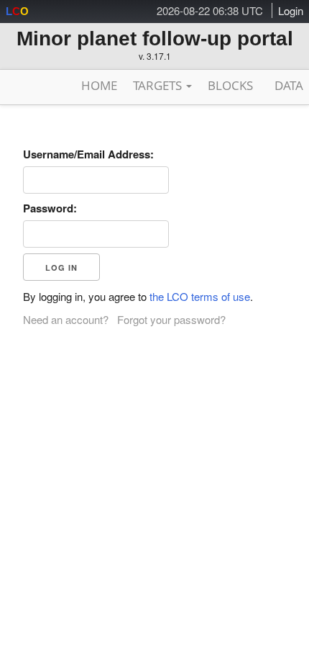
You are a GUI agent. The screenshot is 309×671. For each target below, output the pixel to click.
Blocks (230, 85)
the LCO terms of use (199, 296)
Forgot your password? (171, 319)
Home (99, 85)
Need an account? (66, 319)
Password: (50, 208)
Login (290, 10)
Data (289, 85)
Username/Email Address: (88, 154)
